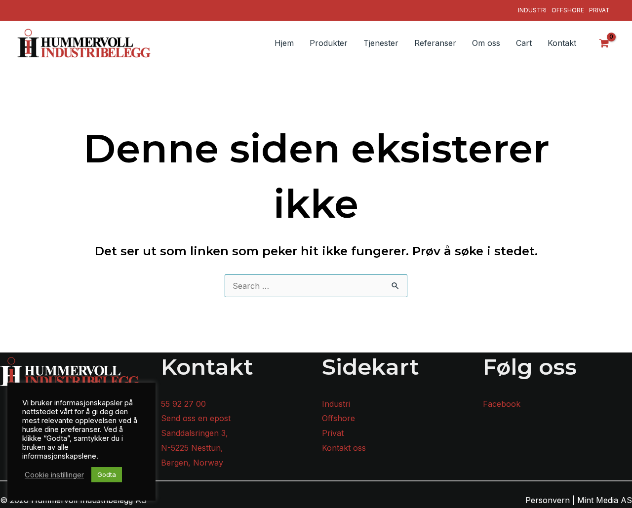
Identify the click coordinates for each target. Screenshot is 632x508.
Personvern (547, 500)
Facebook (501, 404)
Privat (599, 10)
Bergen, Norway (192, 463)
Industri (532, 10)
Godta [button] (106, 474)
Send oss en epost (196, 418)
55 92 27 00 (183, 404)
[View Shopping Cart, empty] (604, 43)
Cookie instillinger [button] (54, 474)
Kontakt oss (344, 448)
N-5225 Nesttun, (192, 448)
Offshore (568, 10)
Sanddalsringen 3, (194, 433)
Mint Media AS (604, 500)
